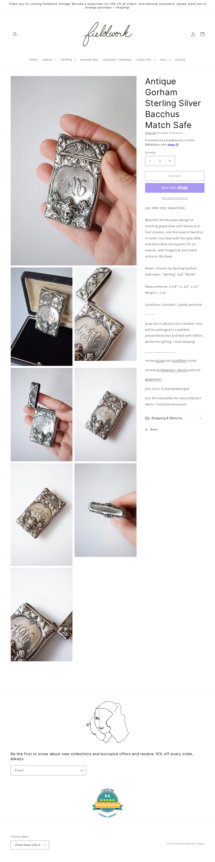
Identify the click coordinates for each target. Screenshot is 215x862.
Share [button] (154, 429)
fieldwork (179, 843)
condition (179, 360)
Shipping (150, 132)
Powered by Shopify (194, 843)
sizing (160, 360)
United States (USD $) (28, 845)
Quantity (150, 152)
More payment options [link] (175, 197)
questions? (153, 379)
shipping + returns (174, 370)
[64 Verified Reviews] (107, 819)
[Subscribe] (81, 770)
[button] (15, 34)
